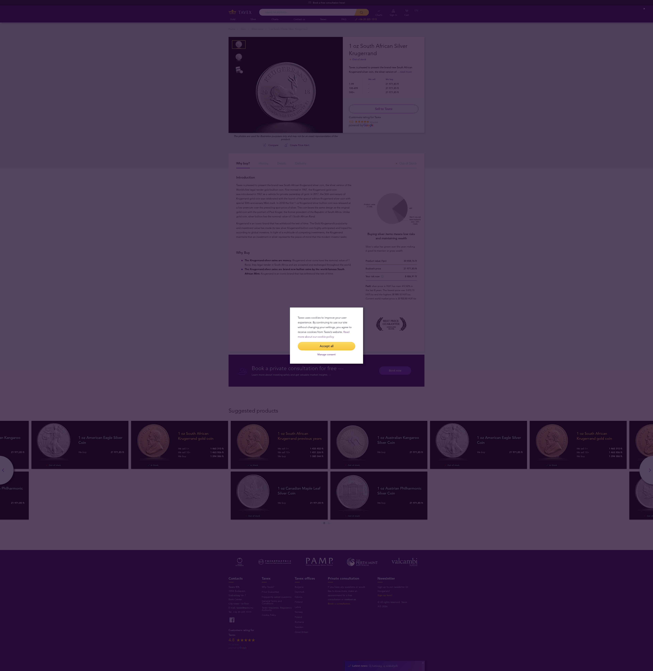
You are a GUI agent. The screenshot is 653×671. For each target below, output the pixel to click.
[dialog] (326, 336)
